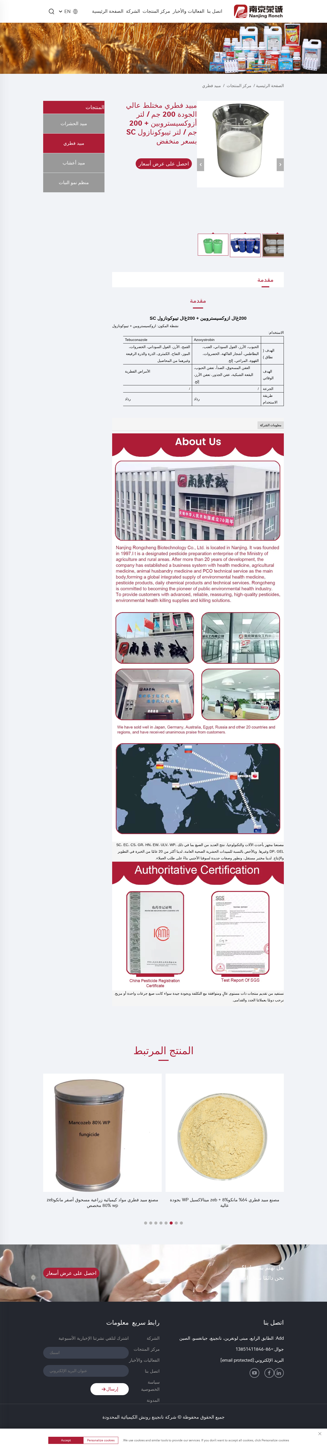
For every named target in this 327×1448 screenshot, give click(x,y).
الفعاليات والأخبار (188, 11)
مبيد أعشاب (74, 163)
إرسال (112, 1389)
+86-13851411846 (254, 1349)
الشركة (133, 11)
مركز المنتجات (156, 11)
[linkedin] (279, 1373)
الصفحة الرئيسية (107, 11)
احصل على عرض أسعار (164, 164)
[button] (181, 1223)
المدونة (153, 1400)
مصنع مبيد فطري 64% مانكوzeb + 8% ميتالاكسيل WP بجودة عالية (224, 1202)
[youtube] (254, 1373)
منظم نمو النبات (74, 182)
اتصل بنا (214, 11)
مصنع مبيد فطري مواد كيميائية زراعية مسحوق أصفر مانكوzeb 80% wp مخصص (102, 1202)
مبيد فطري (211, 85)
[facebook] (269, 1373)
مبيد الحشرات (74, 123)
